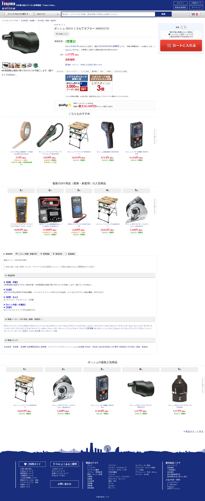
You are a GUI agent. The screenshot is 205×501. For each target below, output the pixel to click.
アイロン (61, 347)
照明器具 (123, 347)
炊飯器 (89, 479)
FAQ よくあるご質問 (66, 464)
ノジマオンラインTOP (10, 20)
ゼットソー (8, 331)
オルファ (114, 326)
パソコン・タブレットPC (117, 470)
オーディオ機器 (93, 470)
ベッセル (42, 328)
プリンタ (111, 474)
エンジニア (138, 326)
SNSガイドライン (173, 488)
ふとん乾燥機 (78, 347)
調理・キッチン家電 (94, 474)
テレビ (89, 465)
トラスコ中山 (22, 326)
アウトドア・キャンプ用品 (145, 467)
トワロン (140, 328)
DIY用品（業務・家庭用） (47, 20)
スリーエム (63, 326)
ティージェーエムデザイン (46, 326)
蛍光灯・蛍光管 (91, 347)
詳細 (110, 106)
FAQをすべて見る (58, 475)
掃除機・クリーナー (49, 347)
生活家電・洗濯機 (27, 20)
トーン (148, 328)
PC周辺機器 (112, 472)
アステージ (73, 326)
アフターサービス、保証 (29, 482)
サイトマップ (172, 465)
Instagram (170, 487)
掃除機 (89, 485)
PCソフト (111, 488)
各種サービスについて (60, 473)
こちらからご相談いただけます (182, 34)
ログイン (180, 3)
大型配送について (26, 475)
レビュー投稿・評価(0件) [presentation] (27, 254)
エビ (131, 326)
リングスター (72, 328)
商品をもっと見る (194, 431)
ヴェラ (82, 328)
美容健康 (90, 488)
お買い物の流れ (26, 469)
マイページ (196, 7)
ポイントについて (58, 471)
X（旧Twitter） (172, 484)
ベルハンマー (52, 328)
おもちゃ (111, 485)
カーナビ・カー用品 (142, 465)
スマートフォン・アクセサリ (119, 476)
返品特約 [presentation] (71, 254)
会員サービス (25, 487)
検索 (163, 14)
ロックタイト (46, 331)
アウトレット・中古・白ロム (146, 472)
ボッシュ (62, 328)
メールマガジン (173, 482)
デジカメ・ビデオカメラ (117, 467)
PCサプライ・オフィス (116, 479)
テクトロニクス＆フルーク (26, 328)
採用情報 (170, 467)
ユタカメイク (118, 328)
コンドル (108, 328)
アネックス (123, 326)
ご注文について (57, 469)
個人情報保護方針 (173, 474)
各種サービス (25, 484)
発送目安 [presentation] (59, 254)
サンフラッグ (130, 328)
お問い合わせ (64, 484)
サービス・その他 (142, 474)
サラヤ (146, 326)
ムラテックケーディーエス (98, 326)
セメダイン (98, 328)
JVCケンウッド (10, 326)
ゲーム (110, 483)
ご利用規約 (171, 470)
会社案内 (170, 472)
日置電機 (89, 328)
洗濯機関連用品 (33, 347)
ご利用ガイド (196, 3)
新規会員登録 (180, 7)
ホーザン (82, 326)
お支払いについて (26, 471)
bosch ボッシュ (59, 24)
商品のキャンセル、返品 (29, 480)
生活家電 (90, 481)
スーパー (18, 331)
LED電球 (114, 347)
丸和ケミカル (28, 331)
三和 (55, 331)
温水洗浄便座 (104, 347)
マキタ (32, 326)
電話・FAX (112, 481)
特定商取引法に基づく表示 (177, 476)
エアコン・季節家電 (94, 472)
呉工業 (37, 331)
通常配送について (26, 473)
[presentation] (7, 253)
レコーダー (91, 467)
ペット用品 (139, 470)
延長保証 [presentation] (46, 254)
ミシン (69, 347)
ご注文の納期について (28, 478)
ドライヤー (112, 465)
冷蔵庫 (89, 476)
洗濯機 (23, 347)
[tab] (8, 254)
